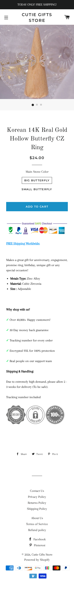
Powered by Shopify (37, 560)
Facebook (39, 539)
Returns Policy (37, 503)
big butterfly (37, 180)
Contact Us (37, 491)
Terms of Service (37, 524)
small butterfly (37, 189)
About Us (37, 518)
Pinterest (39, 545)
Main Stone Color (37, 172)
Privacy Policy (37, 497)
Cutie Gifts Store (37, 17)
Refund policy (37, 530)
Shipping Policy (37, 509)
